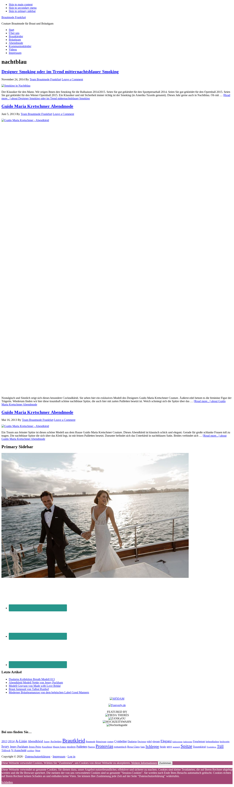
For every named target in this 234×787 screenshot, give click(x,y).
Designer (141, 741)
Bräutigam (101, 741)
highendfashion (212, 741)
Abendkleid (35, 741)
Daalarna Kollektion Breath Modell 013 (32, 679)
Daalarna (132, 741)
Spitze (186, 746)
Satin (142, 747)
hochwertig (224, 741)
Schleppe (152, 746)
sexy (169, 746)
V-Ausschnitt (18, 750)
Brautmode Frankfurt (13, 17)
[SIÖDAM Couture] (117, 698)
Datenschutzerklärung (37, 756)
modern (71, 746)
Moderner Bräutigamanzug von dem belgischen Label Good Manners (49, 692)
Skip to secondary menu (23, 7)
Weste (37, 750)
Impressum (59, 756)
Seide (163, 746)
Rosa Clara (133, 746)
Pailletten (81, 746)
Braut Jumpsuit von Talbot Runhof (29, 689)
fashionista (187, 742)
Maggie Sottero (59, 747)
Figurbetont (199, 741)
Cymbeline (120, 741)
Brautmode (90, 741)
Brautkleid (73, 740)
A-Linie (21, 741)
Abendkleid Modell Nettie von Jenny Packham (36, 682)
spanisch (176, 747)
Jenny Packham (19, 746)
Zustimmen (165, 763)
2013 (4, 741)
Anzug (47, 741)
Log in (71, 756)
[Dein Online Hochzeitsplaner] (117, 705)
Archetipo (56, 741)
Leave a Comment (72, 79)
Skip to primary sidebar (22, 11)
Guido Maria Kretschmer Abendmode (37, 106)
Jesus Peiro (35, 746)
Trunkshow (211, 747)
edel (149, 741)
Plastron (91, 747)
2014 (11, 741)
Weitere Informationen (144, 762)
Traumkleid (199, 746)
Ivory (5, 746)
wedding (30, 751)
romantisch (120, 746)
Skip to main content (21, 4)
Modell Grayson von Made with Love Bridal (35, 685)
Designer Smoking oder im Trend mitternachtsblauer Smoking (60, 71)
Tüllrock (5, 750)
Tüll (220, 746)
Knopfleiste (47, 747)
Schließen (7, 782)
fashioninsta (177, 742)
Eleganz (166, 741)
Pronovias (104, 746)
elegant (156, 741)
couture (110, 741)
